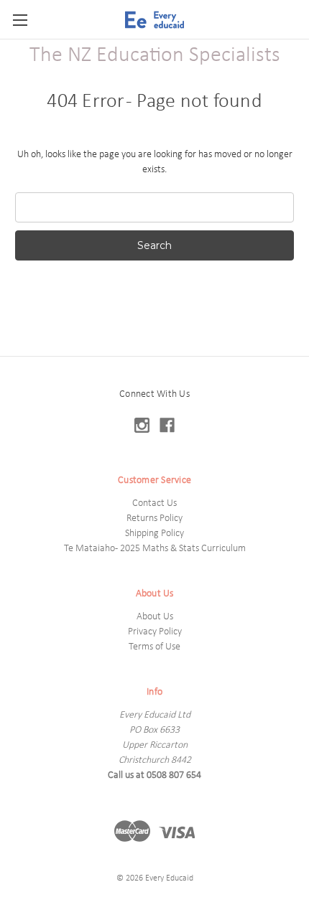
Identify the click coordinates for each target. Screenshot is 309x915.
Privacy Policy (155, 632)
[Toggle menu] (20, 19)
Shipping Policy (154, 533)
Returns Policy (154, 518)
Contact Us (154, 503)
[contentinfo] (154, 635)
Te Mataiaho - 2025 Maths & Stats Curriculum (155, 548)
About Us (155, 616)
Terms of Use (154, 647)
